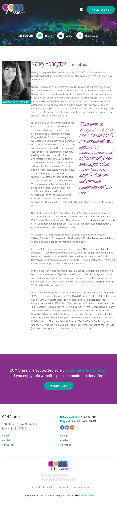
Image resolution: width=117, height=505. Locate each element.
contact (66, 444)
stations (8, 444)
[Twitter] (67, 427)
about (7, 435)
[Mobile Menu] (81, 9)
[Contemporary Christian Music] (13, 8)
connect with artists (42, 487)
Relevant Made (85, 495)
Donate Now (60, 385)
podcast (63, 487)
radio (65, 440)
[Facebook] (62, 427)
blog (64, 435)
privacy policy (81, 487)
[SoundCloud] (72, 427)
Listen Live (102, 9)
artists (7, 440)
